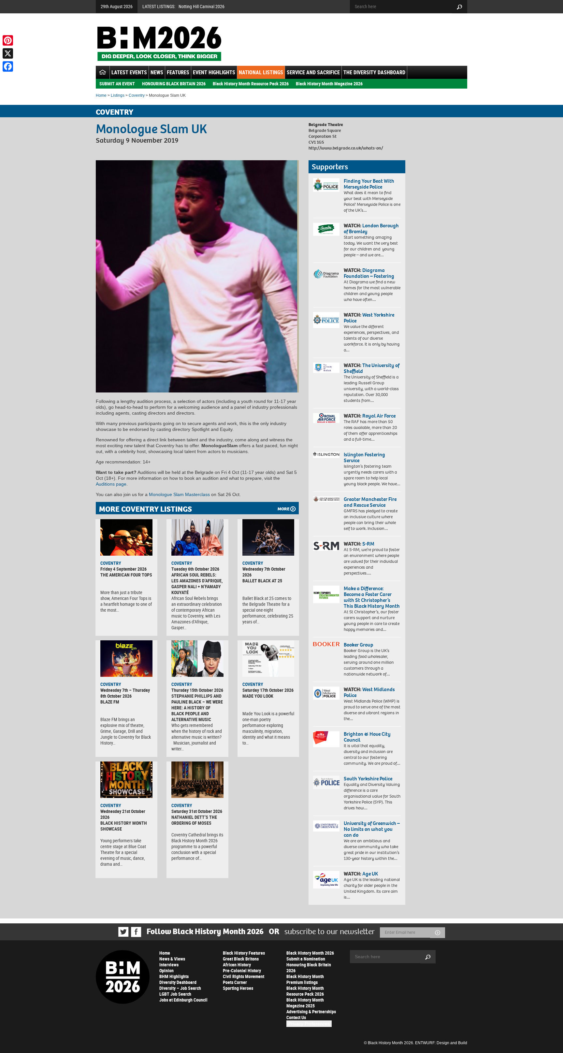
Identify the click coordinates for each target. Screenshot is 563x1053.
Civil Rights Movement (243, 976)
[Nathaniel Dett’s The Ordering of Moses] (197, 779)
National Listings (261, 72)
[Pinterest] (7, 40)
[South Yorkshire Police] (326, 782)
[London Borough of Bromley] (326, 229)
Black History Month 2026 (310, 953)
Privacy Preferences (309, 1023)
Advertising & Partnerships (311, 1011)
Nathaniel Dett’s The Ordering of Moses (194, 820)
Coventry (137, 95)
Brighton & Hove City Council (367, 737)
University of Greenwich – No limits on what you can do (372, 829)
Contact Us (296, 1017)
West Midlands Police (369, 692)
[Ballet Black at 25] (268, 537)
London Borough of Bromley (371, 228)
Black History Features (244, 953)
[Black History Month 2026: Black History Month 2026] (159, 43)
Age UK (370, 873)
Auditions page (111, 484)
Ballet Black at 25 (262, 580)
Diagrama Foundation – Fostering (369, 273)
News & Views (172, 959)
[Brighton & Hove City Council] (326, 739)
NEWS (157, 72)
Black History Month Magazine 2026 (329, 83)
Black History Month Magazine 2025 (305, 1003)
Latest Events (129, 72)
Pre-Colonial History (242, 970)
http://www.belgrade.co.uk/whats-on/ (346, 148)
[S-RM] (326, 546)
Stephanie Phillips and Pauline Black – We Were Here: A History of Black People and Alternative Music (197, 707)
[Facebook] (7, 66)
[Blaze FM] (126, 658)
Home (101, 95)
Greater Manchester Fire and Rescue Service (370, 502)
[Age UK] (326, 880)
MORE (283, 509)
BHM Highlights (174, 976)
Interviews (169, 964)
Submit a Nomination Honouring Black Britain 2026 (308, 965)
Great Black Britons (241, 959)
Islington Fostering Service (364, 457)
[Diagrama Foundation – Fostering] (326, 273)
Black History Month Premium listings (305, 979)
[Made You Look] (268, 658)
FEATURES (178, 72)
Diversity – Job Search (180, 988)
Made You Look (257, 696)
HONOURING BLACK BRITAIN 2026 (174, 83)
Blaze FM (109, 702)
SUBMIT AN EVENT (117, 83)
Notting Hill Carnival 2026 (201, 6)
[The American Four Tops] (126, 537)
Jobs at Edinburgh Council (183, 1000)
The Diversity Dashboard (374, 72)
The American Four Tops (126, 575)
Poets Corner (235, 982)
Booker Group (359, 644)
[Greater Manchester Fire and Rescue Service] (326, 499)
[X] (7, 53)
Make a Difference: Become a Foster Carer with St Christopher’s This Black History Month (372, 597)
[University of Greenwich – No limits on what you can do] (326, 826)
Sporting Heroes (238, 988)
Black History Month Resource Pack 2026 (251, 83)
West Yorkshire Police (369, 317)
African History (237, 964)
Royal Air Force (379, 415)
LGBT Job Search (175, 994)
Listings (117, 95)
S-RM (368, 543)
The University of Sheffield (371, 368)
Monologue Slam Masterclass (179, 494)
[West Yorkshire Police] (326, 320)
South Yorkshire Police (368, 778)
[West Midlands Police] (326, 693)
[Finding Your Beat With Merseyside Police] (326, 185)
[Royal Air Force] (326, 418)
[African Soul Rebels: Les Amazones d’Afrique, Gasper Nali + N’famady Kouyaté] (197, 537)
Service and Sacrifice (313, 72)
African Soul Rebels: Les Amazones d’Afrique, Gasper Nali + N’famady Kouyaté (197, 583)
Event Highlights (214, 72)
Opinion (166, 970)
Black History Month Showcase (123, 826)
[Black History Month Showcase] (126, 779)
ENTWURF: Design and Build (441, 1043)
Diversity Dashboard (177, 982)
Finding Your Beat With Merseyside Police (369, 184)
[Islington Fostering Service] (326, 455)
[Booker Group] (326, 644)
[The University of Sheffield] (326, 368)
